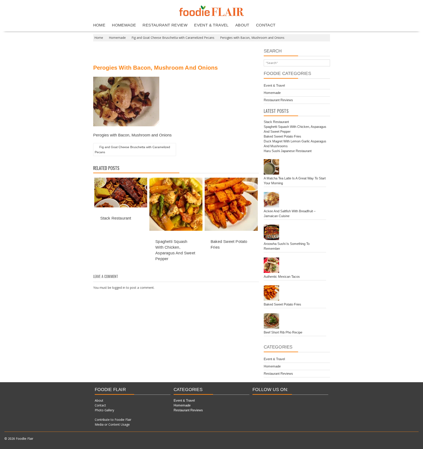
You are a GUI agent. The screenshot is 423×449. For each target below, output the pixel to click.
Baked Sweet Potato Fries (282, 136)
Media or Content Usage (112, 424)
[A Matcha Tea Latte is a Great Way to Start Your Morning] (271, 167)
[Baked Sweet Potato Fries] (271, 293)
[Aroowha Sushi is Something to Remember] (271, 233)
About (242, 25)
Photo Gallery (104, 410)
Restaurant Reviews (278, 100)
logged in (118, 287)
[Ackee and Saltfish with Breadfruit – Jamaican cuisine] (271, 200)
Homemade (124, 25)
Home (99, 25)
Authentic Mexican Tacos (282, 276)
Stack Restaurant (115, 218)
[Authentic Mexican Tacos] (271, 265)
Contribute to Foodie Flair (113, 419)
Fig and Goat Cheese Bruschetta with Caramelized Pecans (132, 149)
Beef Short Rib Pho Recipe (283, 332)
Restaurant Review (165, 25)
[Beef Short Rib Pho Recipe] (271, 321)
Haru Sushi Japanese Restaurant (288, 151)
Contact (266, 25)
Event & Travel (211, 25)
